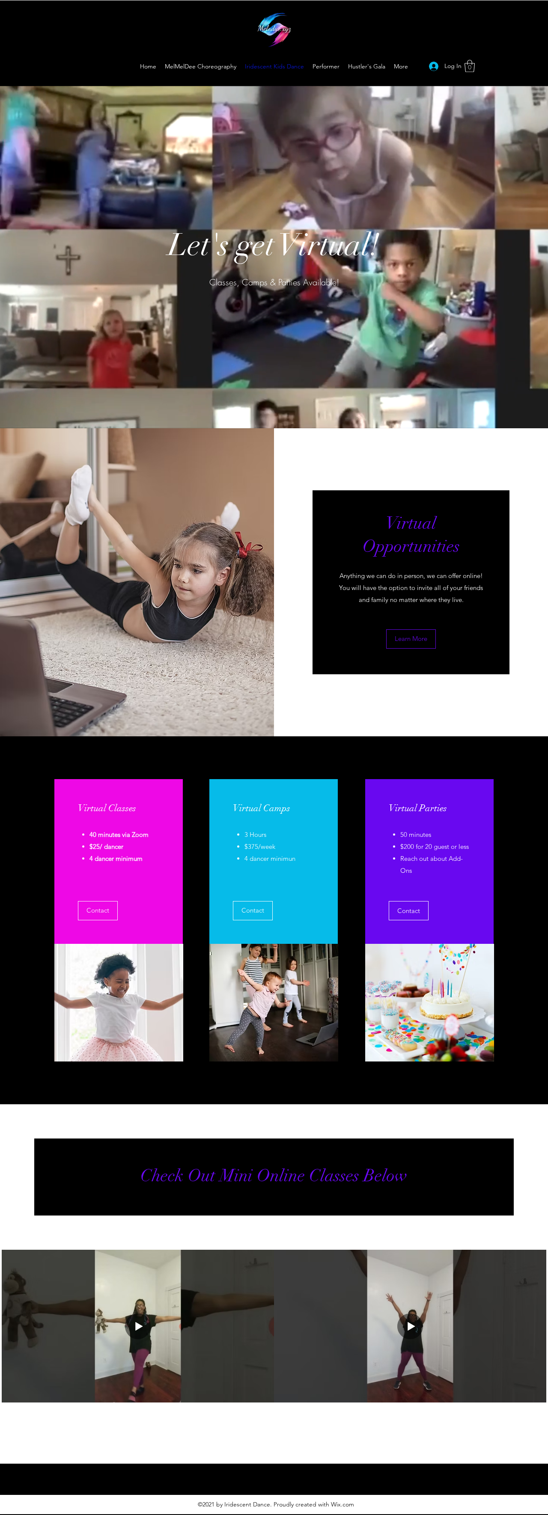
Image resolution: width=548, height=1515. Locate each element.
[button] (470, 66)
